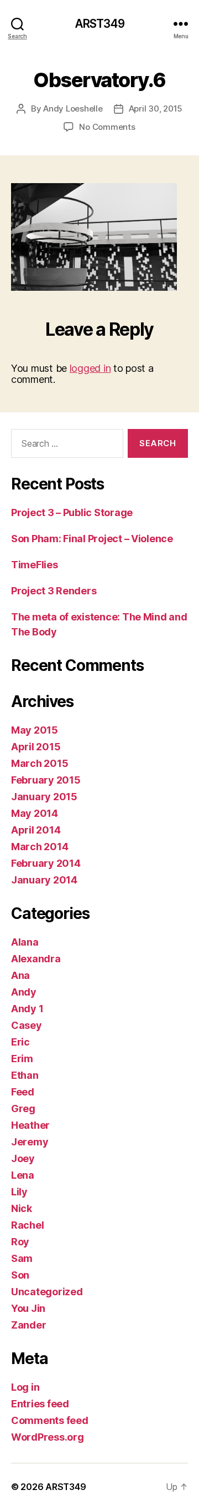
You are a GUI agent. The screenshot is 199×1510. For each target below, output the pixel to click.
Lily (19, 1192)
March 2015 (39, 763)
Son (20, 1275)
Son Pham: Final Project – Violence (92, 538)
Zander (28, 1325)
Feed (22, 1092)
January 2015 (44, 796)
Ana (20, 975)
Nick (21, 1208)
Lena (22, 1175)
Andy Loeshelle (72, 108)
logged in (90, 368)
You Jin (28, 1308)
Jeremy (29, 1142)
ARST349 (100, 23)
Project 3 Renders (53, 591)
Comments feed (49, 1420)
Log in (25, 1387)
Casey (26, 1025)
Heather (30, 1125)
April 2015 (35, 747)
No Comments (107, 127)
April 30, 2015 (155, 108)
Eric (20, 1042)
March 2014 (39, 846)
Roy (20, 1242)
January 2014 (44, 880)
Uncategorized (47, 1291)
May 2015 (34, 730)
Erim (22, 1058)
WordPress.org (47, 1437)
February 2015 (46, 780)
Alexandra (36, 958)
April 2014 (35, 830)
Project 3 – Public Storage (72, 512)
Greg (23, 1108)
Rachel (27, 1225)
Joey (23, 1158)
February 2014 (46, 863)
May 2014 (34, 813)
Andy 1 (27, 1008)
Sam (22, 1258)
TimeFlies (34, 564)
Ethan (25, 1075)
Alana (25, 942)
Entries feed (40, 1404)
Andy (23, 992)
